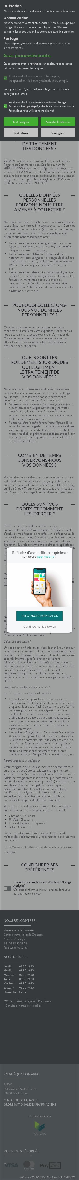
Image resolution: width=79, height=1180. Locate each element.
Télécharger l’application (39, 616)
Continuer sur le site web (39, 626)
